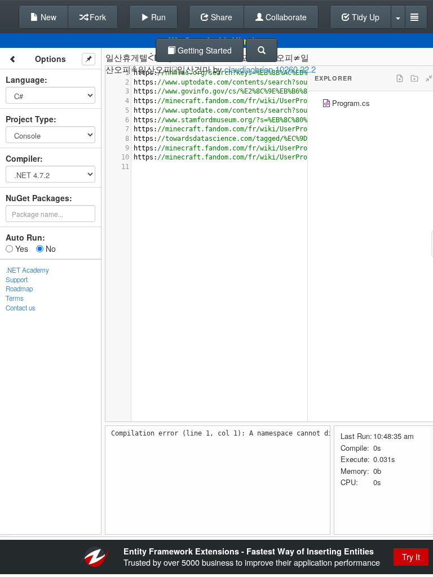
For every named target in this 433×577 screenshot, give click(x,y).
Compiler (23, 158)
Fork (96, 17)
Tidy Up (364, 17)
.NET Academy (27, 269)
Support (17, 279)
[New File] (400, 78)
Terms (15, 298)
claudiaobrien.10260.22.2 (270, 69)
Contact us (21, 307)
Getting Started (203, 50)
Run (157, 17)
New (47, 17)
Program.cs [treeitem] (351, 102)
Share (220, 17)
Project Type (30, 119)
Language (25, 79)
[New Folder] (414, 78)
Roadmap (19, 288)
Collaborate (285, 17)
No (49, 248)
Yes (20, 248)
